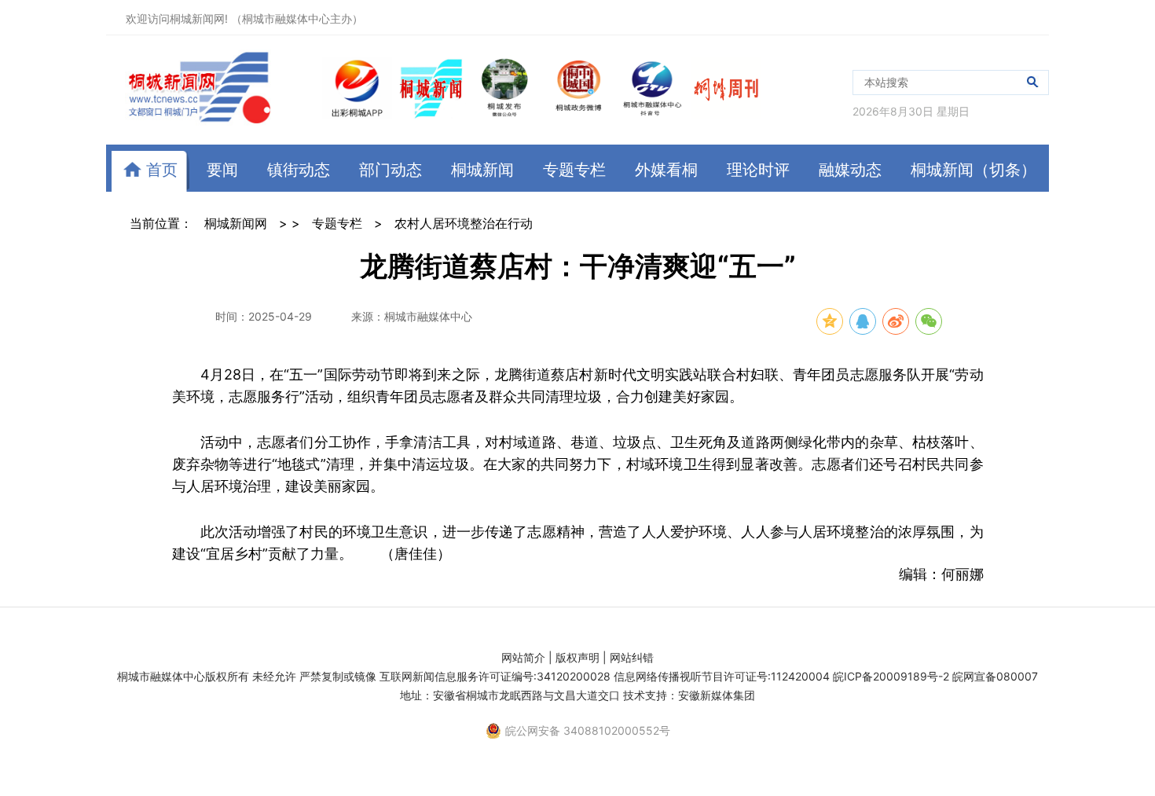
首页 (159, 169)
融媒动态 (850, 169)
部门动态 (390, 169)
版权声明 (578, 657)
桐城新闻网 (235, 223)
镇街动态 (298, 169)
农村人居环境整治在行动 (463, 223)
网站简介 (523, 657)
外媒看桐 (666, 169)
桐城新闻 (482, 169)
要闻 (222, 169)
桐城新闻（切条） (973, 169)
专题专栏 (574, 169)
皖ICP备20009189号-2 (891, 676)
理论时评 (758, 169)
